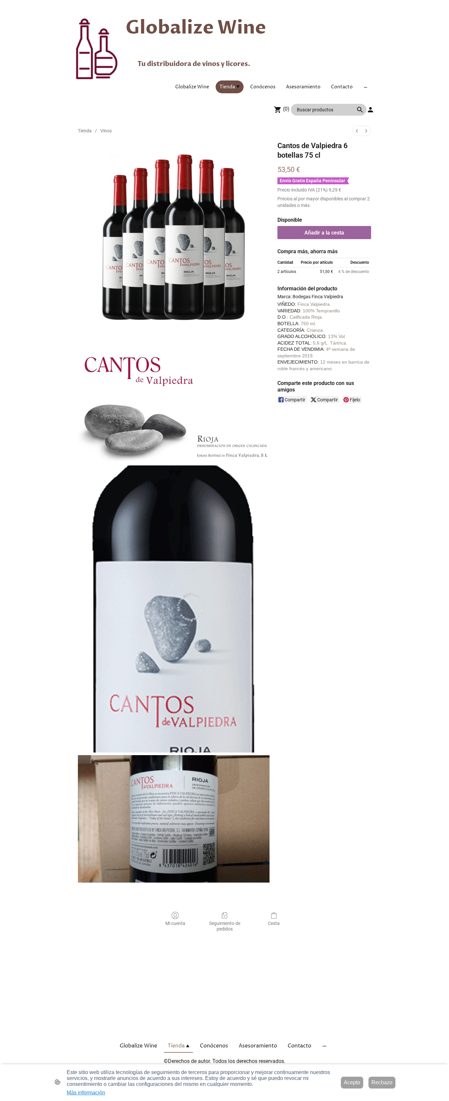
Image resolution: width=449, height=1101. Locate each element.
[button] (360, 110)
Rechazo (381, 1082)
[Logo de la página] (97, 49)
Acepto (352, 1082)
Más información (86, 1092)
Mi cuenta (175, 923)
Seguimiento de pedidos (224, 926)
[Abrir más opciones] (365, 87)
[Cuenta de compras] (370, 110)
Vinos (106, 130)
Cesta (274, 923)
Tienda (85, 130)
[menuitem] (357, 131)
